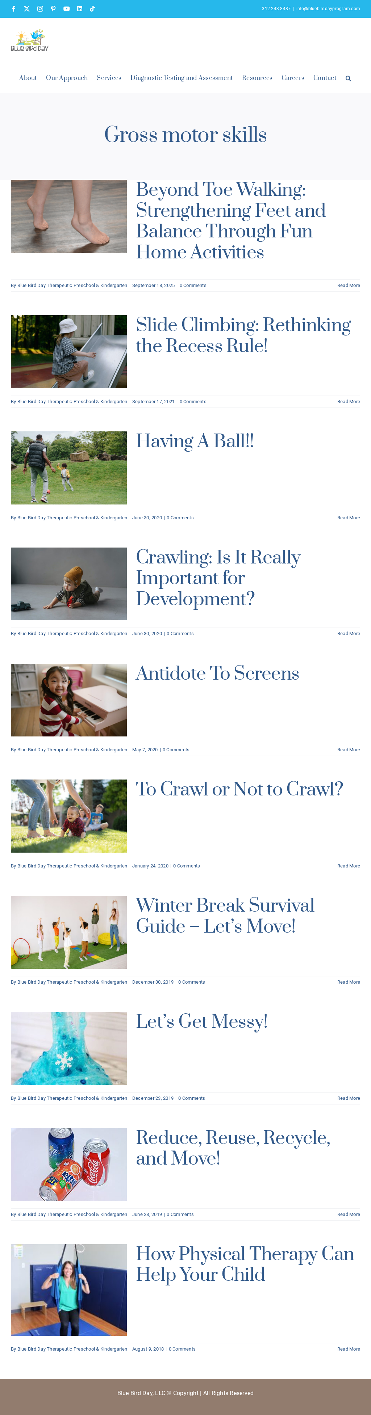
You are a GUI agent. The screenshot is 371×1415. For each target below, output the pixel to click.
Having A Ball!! (195, 441)
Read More (348, 285)
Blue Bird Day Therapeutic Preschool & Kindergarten (72, 285)
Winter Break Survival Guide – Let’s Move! (225, 916)
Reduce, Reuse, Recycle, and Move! (233, 1149)
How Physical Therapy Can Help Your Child (245, 1265)
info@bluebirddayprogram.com (328, 8)
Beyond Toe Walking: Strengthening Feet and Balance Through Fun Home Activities (231, 221)
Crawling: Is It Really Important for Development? (218, 578)
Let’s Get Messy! (202, 1022)
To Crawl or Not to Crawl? (239, 790)
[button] (348, 77)
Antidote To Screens (217, 674)
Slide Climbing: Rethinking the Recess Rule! (243, 336)
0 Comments (193, 285)
